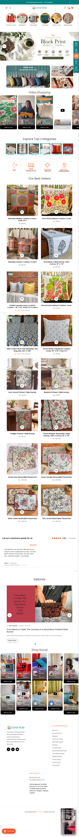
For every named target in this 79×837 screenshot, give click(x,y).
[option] (39, 46)
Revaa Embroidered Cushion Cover (57, 305)
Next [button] (69, 615)
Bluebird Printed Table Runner (56, 392)
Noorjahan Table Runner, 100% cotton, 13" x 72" (56, 263)
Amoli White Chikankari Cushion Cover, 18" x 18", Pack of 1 (56, 350)
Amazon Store (56, 733)
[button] (70, 2)
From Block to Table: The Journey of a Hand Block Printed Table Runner (37, 630)
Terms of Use (56, 762)
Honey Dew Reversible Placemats (22, 477)
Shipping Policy (57, 756)
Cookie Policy (56, 748)
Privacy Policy (56, 759)
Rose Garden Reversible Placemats (56, 477)
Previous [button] (4, 46)
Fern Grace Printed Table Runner (22, 392)
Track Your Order (57, 739)
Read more (12, 640)
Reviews (54, 745)
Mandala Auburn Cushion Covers (22, 262)
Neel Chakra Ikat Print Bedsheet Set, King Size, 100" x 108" (22, 350)
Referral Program (57, 742)
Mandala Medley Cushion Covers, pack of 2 (22, 219)
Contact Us (56, 765)
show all (39, 527)
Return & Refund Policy (59, 750)
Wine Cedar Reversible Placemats (22, 518)
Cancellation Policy (58, 753)
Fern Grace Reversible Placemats (56, 518)
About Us (55, 730)
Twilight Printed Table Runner (22, 434)
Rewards (55, 736)
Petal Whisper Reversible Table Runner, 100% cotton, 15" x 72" (56, 435)
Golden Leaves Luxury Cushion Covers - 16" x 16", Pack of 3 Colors (22, 306)
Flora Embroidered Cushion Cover (56, 218)
